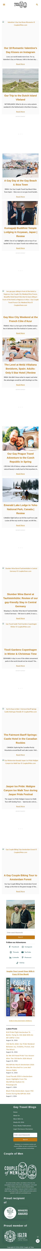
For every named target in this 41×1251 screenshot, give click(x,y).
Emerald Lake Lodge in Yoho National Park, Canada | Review (20, 509)
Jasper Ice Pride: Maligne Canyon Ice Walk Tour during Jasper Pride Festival (20, 790)
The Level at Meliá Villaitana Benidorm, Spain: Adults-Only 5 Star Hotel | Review (20, 368)
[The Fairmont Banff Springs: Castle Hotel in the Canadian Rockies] (20, 720)
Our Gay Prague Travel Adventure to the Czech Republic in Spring (20, 457)
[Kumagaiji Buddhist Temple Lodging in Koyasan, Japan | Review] (20, 213)
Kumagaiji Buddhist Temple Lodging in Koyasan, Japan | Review (20, 232)
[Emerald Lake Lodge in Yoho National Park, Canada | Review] (20, 490)
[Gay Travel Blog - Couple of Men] (20, 4)
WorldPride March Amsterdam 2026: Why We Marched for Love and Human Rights (20, 1067)
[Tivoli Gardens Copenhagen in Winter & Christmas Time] (20, 635)
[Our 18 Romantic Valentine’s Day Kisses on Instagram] (20, 33)
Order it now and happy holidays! (20, 1020)
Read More (20, 64)
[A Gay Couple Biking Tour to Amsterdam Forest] (20, 860)
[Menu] (4, 4)
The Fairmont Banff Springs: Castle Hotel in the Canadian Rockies (20, 738)
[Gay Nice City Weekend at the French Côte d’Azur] (20, 302)
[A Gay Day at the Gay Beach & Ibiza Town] (20, 165)
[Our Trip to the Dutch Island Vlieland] (20, 80)
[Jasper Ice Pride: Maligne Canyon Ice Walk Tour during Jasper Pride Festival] (20, 771)
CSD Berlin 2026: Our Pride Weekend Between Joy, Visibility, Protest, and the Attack (20, 1047)
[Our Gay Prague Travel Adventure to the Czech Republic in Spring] (20, 438)
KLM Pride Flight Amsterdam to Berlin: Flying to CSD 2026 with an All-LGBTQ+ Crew (19, 1035)
